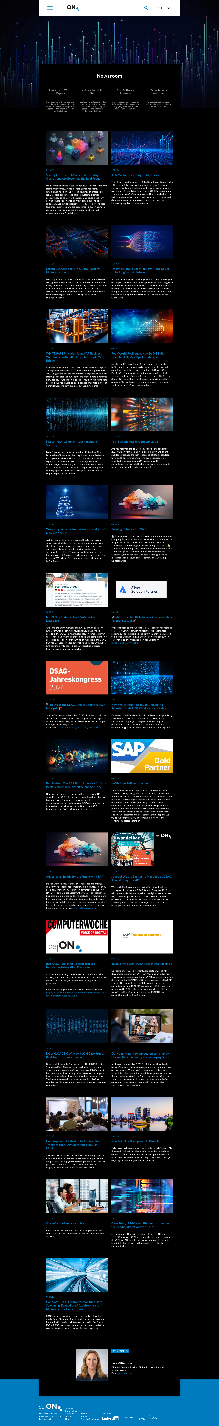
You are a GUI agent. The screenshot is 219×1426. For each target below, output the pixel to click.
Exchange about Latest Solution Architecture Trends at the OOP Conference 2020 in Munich (76, 1144)
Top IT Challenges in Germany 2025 (134, 441)
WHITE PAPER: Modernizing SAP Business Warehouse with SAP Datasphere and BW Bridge (74, 357)
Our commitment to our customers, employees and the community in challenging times (140, 1055)
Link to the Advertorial (85, 907)
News (67, 1419)
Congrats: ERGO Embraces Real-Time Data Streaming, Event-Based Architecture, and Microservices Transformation (74, 1305)
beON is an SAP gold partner (130, 783)
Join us (68, 1416)
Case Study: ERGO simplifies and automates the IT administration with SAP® (140, 1225)
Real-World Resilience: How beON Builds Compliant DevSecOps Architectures (138, 355)
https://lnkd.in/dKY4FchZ (124, 642)
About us (69, 1413)
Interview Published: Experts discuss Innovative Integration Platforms (70, 965)
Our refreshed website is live (65, 1223)
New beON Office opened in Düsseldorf (137, 1141)
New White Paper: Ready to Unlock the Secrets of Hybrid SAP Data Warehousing (138, 706)
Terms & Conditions (90, 1419)
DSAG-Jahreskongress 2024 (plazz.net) (78, 727)
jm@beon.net (125, 1373)
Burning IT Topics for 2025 (128, 529)
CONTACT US (120, 1351)
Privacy (84, 1416)
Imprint (84, 1413)
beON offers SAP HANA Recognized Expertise (141, 963)
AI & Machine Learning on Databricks (136, 175)
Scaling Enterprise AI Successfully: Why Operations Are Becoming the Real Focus (73, 176)
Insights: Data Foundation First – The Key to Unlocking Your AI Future (140, 270)
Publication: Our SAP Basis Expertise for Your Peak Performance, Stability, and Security (76, 785)
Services (69, 1408)
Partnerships (71, 1411)
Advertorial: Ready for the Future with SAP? (75, 876)
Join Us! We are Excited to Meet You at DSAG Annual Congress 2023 (141, 878)
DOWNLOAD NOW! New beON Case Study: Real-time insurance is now (75, 1055)
